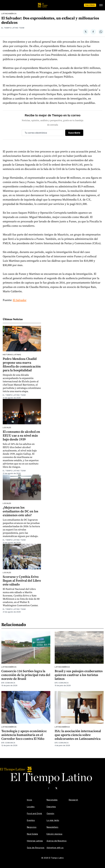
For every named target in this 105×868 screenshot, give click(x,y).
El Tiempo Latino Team (12, 28)
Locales (7, 427)
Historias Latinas (35, 841)
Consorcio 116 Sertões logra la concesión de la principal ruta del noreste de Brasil (25, 675)
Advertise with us (55, 847)
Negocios (32, 827)
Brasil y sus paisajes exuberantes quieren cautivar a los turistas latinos (79, 675)
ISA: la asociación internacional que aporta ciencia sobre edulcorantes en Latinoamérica (78, 735)
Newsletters (52, 827)
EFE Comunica (8, 683)
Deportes (51, 806)
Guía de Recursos (35, 847)
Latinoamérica (9, 14)
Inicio (29, 800)
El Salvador (19, 300)
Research (73, 800)
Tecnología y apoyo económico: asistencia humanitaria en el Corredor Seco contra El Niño (24, 735)
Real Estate (32, 834)
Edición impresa (54, 834)
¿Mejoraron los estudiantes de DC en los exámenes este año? (20, 511)
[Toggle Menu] (101, 5)
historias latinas (12, 355)
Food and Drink (34, 813)
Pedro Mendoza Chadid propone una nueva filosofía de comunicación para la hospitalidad (22, 364)
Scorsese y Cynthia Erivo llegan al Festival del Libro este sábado (22, 580)
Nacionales (52, 800)
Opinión (50, 813)
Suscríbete (90, 5)
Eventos (31, 820)
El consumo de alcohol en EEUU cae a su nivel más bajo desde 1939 (21, 435)
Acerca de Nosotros (57, 841)
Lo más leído (53, 820)
